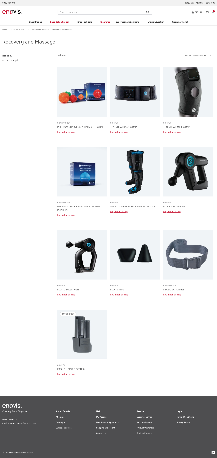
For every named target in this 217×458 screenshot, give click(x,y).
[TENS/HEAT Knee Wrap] (188, 92)
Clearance (105, 22)
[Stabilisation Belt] (188, 254)
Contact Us (210, 3)
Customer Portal (180, 22)
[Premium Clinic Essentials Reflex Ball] (82, 92)
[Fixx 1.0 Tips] (135, 254)
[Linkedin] (213, 452)
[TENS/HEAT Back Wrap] (135, 92)
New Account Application (107, 422)
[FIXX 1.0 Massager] (82, 254)
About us (199, 3)
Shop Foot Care (85, 22)
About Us (60, 417)
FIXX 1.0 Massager (68, 289)
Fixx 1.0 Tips (117, 289)
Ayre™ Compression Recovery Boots (132, 206)
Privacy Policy (183, 422)
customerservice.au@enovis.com (19, 423)
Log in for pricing (66, 131)
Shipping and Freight (105, 427)
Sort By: (188, 55)
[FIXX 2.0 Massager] (188, 171)
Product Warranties (145, 427)
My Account (101, 417)
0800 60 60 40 (8, 3)
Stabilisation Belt (174, 289)
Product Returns (144, 433)
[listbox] (203, 55)
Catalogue (189, 3)
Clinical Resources (64, 427)
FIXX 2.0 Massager (174, 206)
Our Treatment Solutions (127, 22)
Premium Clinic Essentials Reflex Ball (81, 126)
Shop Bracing (35, 22)
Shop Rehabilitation (59, 22)
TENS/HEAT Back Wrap (123, 126)
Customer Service (144, 417)
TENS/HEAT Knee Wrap (176, 126)
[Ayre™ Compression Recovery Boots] (135, 171)
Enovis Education (155, 22)
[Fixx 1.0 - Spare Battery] (82, 334)
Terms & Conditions (185, 417)
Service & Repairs (144, 422)
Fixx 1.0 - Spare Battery (71, 369)
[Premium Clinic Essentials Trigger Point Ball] (82, 171)
